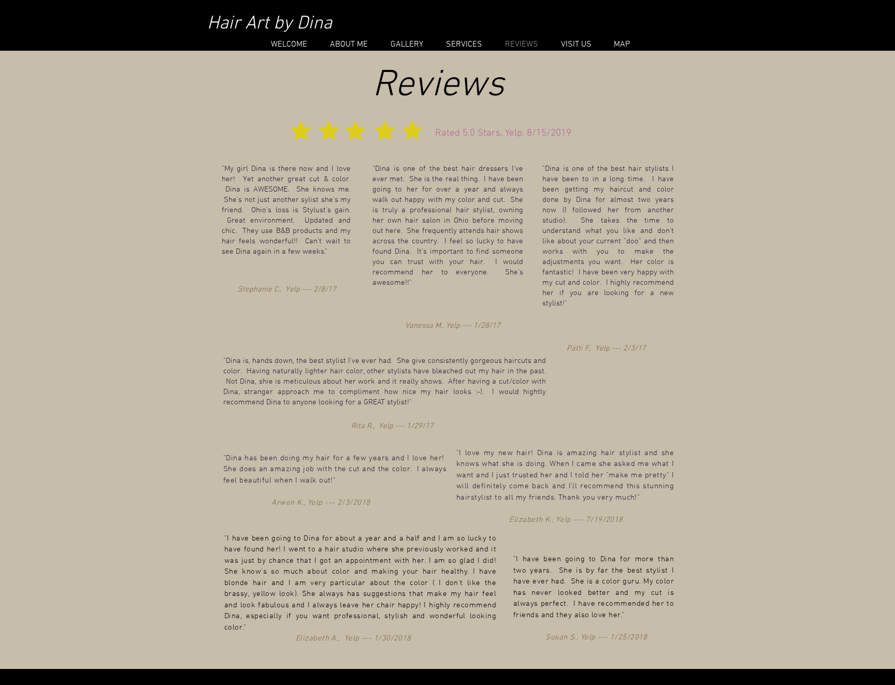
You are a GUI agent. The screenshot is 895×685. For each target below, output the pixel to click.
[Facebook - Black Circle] (647, 23)
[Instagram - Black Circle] (684, 23)
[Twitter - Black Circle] (665, 23)
